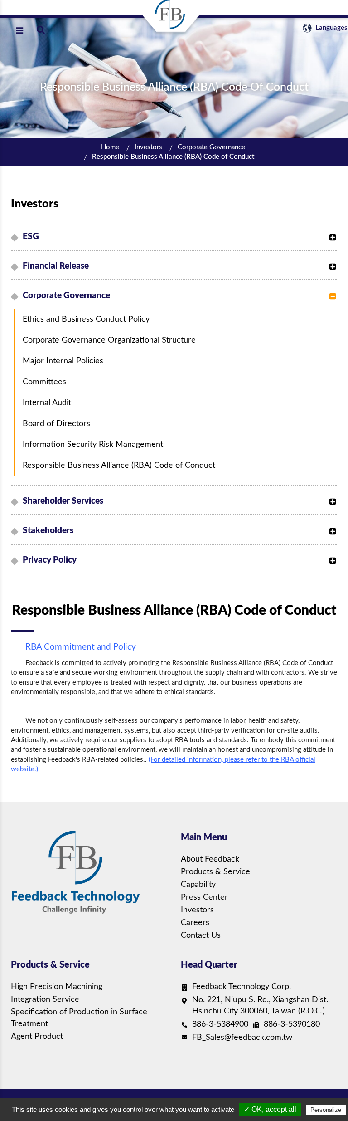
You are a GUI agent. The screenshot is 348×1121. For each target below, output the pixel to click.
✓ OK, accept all (270, 1109)
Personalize (325, 1109)
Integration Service (45, 999)
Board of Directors (56, 424)
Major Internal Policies (63, 361)
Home (110, 147)
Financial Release (56, 266)
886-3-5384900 (220, 1024)
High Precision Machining (56, 987)
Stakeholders (48, 530)
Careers (195, 923)
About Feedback (210, 859)
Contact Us (201, 935)
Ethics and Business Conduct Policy (86, 319)
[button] (330, 233)
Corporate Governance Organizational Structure (109, 340)
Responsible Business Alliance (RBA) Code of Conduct (173, 156)
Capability (198, 885)
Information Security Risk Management (93, 445)
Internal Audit (47, 403)
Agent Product (37, 1037)
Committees (44, 382)
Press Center (204, 897)
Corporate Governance (211, 147)
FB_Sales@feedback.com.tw (242, 1037)
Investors (148, 147)
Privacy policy (50, 560)
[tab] (175, 237)
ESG (31, 236)
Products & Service (215, 872)
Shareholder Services (63, 501)
